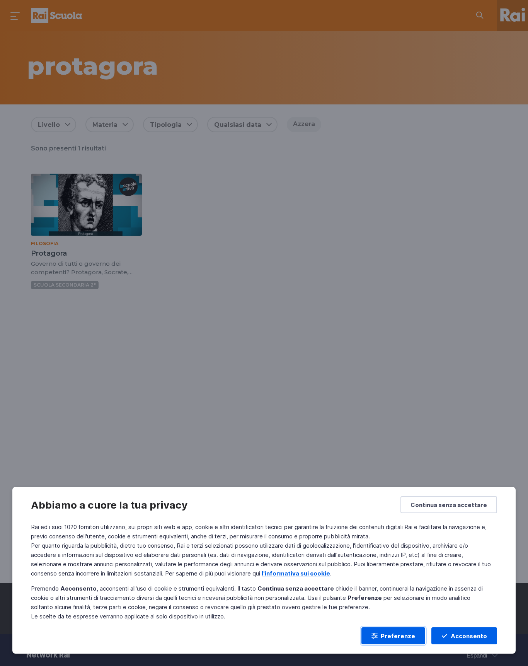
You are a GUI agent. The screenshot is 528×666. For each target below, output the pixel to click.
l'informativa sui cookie (296, 573)
